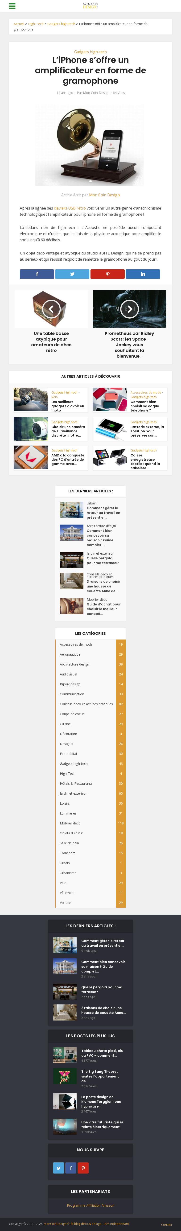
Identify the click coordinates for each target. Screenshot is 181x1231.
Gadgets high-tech (61, 24)
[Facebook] (70, 1168)
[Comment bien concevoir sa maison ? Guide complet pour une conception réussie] (73, 533)
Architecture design (101, 526)
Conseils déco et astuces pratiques (100, 575)
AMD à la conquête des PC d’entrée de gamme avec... (67, 459)
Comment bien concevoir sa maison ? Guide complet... (100, 537)
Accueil (19, 24)
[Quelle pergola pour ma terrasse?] (73, 560)
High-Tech (36, 24)
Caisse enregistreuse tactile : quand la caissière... (145, 461)
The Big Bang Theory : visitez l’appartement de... (100, 1076)
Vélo (54, 397)
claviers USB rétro (70, 208)
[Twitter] (58, 1168)
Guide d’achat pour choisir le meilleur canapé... (104, 609)
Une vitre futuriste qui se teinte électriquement (102, 1124)
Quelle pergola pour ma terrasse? (103, 560)
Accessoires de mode (146, 392)
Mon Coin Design (96, 93)
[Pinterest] (83, 1168)
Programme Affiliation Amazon (90, 1205)
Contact (166, 1224)
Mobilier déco (97, 599)
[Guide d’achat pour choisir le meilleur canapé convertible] (73, 606)
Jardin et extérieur (100, 553)
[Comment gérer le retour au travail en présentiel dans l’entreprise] (73, 510)
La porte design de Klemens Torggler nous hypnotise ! (101, 1102)
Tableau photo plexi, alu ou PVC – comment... (102, 1053)
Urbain (92, 503)
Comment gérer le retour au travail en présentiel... (103, 513)
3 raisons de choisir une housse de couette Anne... (103, 1010)
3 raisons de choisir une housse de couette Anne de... (103, 586)
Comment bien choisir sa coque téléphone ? (145, 406)
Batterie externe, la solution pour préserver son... (147, 431)
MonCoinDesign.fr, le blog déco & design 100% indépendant (86, 1224)
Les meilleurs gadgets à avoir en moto (67, 406)
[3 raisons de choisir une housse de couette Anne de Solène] (73, 581)
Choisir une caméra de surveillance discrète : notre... (68, 431)
